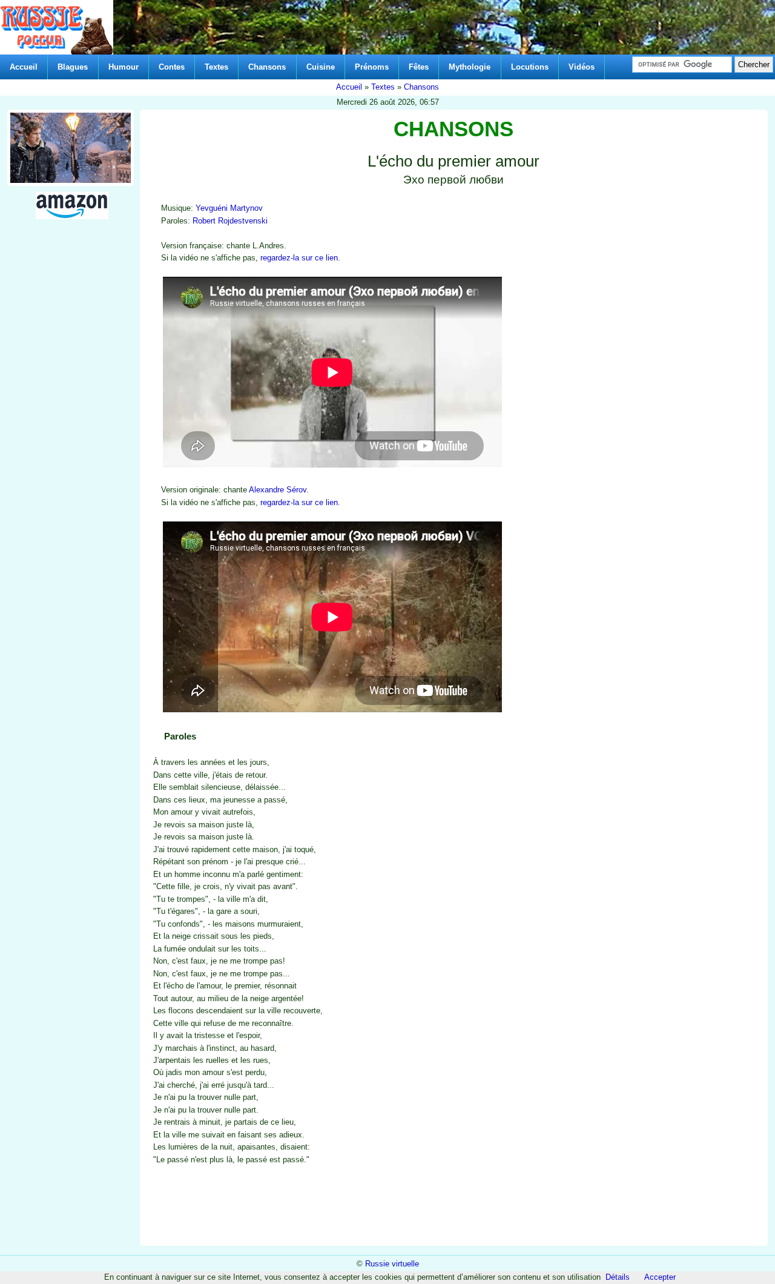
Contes (172, 66)
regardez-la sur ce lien (299, 257)
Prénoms (372, 66)
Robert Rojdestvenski (230, 220)
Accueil (24, 66)
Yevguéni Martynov (229, 208)
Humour (123, 66)
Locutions (530, 66)
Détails (617, 1277)
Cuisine (320, 66)
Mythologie (469, 66)
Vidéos (582, 66)
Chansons (267, 66)
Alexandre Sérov (277, 489)
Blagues (73, 66)
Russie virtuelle (392, 1263)
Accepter (660, 1277)
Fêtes (419, 66)
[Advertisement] (657, 844)
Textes (216, 66)
